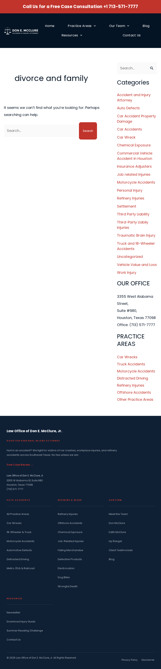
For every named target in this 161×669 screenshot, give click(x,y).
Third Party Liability (133, 214)
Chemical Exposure (134, 145)
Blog (146, 26)
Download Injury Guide (21, 621)
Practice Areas (79, 26)
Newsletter (13, 612)
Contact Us (132, 35)
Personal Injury (129, 190)
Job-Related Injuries (71, 541)
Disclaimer (148, 660)
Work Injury (126, 272)
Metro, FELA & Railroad (21, 568)
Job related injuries (133, 174)
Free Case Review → (20, 465)
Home (49, 26)
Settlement (126, 206)
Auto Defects (128, 108)
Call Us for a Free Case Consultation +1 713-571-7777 (80, 7)
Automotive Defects (19, 550)
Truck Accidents (131, 364)
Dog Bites (64, 577)
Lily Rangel (115, 541)
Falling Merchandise (70, 550)
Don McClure (117, 523)
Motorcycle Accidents (136, 182)
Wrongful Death (68, 586)
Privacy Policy (130, 660)
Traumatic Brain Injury (136, 235)
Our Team (117, 26)
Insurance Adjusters (134, 166)
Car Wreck (126, 137)
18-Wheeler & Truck (19, 532)
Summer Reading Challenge (25, 630)
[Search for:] (41, 130)
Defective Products (70, 559)
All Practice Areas (18, 514)
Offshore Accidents (134, 392)
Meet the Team (118, 514)
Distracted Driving (132, 378)
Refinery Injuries (130, 198)
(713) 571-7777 (15, 489)
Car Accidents (129, 129)
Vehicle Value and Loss (137, 264)
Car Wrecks (127, 357)
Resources (69, 35)
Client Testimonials (121, 550)
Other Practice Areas (135, 399)
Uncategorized (130, 256)
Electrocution (66, 568)
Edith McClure (117, 532)
